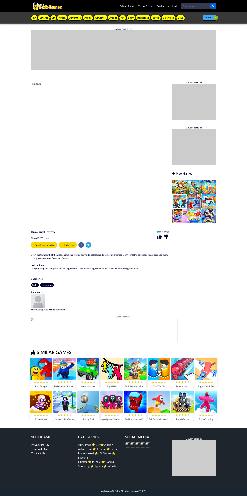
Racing (109, 461)
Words (112, 466)
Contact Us (163, 6)
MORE (208, 17)
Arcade (101, 449)
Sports (98, 466)
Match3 (83, 457)
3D (98, 444)
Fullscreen (69, 245)
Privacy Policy (127, 6)
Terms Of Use (145, 6)
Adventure (85, 449)
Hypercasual (47, 285)
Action (35, 285)
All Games (84, 444)
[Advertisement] (116, 50)
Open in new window (44, 245)
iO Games (105, 453)
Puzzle (96, 461)
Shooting (84, 466)
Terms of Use (39, 449)
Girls (113, 449)
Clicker (82, 461)
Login (175, 6)
